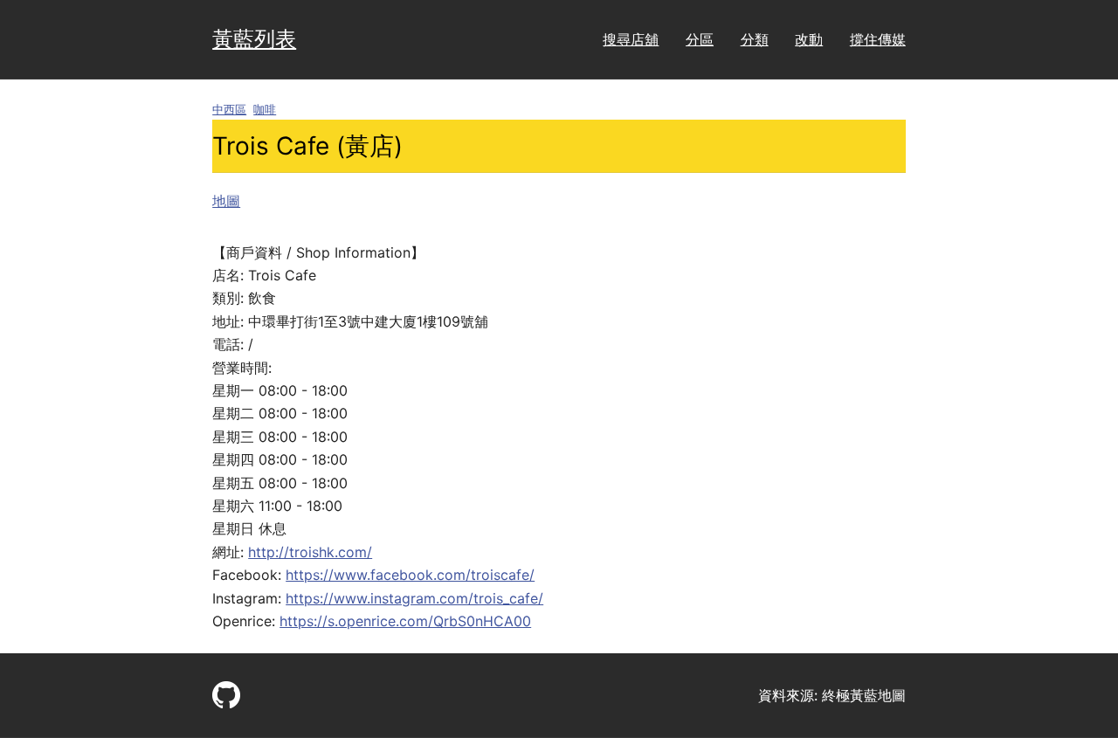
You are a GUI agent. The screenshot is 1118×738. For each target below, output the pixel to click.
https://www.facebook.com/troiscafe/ (410, 574)
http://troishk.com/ (310, 552)
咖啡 (264, 109)
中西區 (229, 109)
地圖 (226, 201)
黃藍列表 (254, 39)
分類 (755, 39)
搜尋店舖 (631, 39)
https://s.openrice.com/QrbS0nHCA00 (405, 621)
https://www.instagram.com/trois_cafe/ (414, 598)
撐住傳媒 (878, 39)
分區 (700, 39)
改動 (809, 39)
